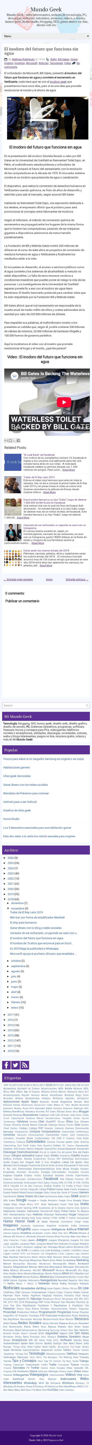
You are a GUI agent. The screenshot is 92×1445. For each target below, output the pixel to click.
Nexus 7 (20, 1283)
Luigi (77, 1253)
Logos (6, 1253)
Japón (31, 1240)
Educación (70, 1165)
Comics (69, 1128)
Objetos (57, 1288)
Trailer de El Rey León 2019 (39, 477)
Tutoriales (19, 1367)
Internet (83, 1229)
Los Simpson (33, 1253)
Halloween (33, 1211)
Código (23, 1128)
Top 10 (48, 1361)
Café (52, 1115)
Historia (37, 1214)
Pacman (8, 1295)
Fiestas (54, 1182)
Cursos (51, 1141)
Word (61, 1386)
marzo (15, 997)
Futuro (30, 1192)
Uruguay (7, 1371)
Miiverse (60, 1270)
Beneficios (18, 1111)
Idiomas (54, 1221)
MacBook (13, 1257)
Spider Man (27, 1343)
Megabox (7, 1267)
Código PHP (36, 1128)
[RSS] (25, 1069)
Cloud (6, 1128)
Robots (62, 1326)
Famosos (79, 1179)
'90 (10, 1085)
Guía (76, 1208)
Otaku (76, 1292)
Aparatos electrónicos (77, 1098)
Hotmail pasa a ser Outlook (20, 801)
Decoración (82, 1145)
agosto (15, 971)
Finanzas (38, 1186)
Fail (62, 1179)
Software (66, 1340)
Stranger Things (11, 1346)
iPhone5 (31, 1236)
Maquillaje (24, 1260)
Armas (78, 1101)
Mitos (6, 1273)
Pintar (47, 1302)
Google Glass (81, 1200)
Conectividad (68, 1131)
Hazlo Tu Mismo (79, 1211)
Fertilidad (18, 1182)
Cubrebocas (9, 1142)
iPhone (73, 1233)
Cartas (76, 1118)
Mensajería (55, 1266)
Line (42, 1250)
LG (29, 1250)
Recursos (81, 1319)
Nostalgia (73, 1283)
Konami (84, 1243)
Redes (13, 1323)
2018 (11, 899)
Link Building (52, 1250)
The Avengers (50, 1357)
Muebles (7, 1277)
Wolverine (53, 1386)
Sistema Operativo (69, 1336)
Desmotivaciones (28, 1152)
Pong (27, 1308)
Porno (35, 1308)
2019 (11, 894)
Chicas (60, 1121)
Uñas (69, 1367)
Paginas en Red (55, 1440)
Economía (34, 1165)
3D (78, 1085)
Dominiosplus (82, 1158)
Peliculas (36, 1298)
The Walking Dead (68, 1357)
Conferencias (82, 1131)
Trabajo (84, 1361)
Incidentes (63, 1225)
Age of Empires (32, 1091)
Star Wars (69, 1343)
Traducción (18, 1364)
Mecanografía (60, 1263)
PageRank (36, 1295)
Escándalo (73, 1172)
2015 (11, 1025)
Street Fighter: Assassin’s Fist (58, 1346)
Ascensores (27, 1105)
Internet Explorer (11, 1233)
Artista (16, 1105)
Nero (81, 1280)
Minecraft (71, 1270)
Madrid (42, 1257)
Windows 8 (9, 1386)
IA (38, 1221)
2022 (11, 878)
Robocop (52, 1326)
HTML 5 (63, 1217)
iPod (57, 1236)
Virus (86, 1374)
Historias (49, 1214)
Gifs (5, 1200)
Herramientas (17, 1214)
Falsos (69, 1179)
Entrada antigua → (77, 579)
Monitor (48, 1273)
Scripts (16, 1333)
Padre (17, 1295)
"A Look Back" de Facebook (39, 454)
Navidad (63, 1280)
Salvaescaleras (29, 1330)
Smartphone (19, 1340)
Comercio (59, 1128)
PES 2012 (84, 1299)
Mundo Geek (46, 9)
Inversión (37, 1233)
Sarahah (7, 1333)
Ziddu (62, 1390)
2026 (11, 857)
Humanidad (83, 1218)
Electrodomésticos (44, 1168)
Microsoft (31, 63)
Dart (19, 1145)
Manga (85, 1257)
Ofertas (65, 1288)
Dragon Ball (17, 1162)
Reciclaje (37, 1319)
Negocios (73, 1280)
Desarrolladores (67, 1148)
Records (70, 1319)
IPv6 (62, 1236)
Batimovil (68, 1108)
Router (77, 1326)
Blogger (84, 1111)
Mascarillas (19, 1263)
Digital (39, 1155)
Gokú (12, 1200)
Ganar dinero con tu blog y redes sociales (35, 928)
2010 (11, 1051)
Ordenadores (38, 1292)
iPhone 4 (83, 1233)
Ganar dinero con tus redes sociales (25, 784)
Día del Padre (81, 1152)
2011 (11, 1045)
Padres (25, 1295)
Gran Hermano (50, 1204)
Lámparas (27, 1247)
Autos (17, 1108)
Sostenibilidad (11, 1343)
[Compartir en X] (14, 440)
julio (13, 976)
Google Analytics (49, 1200)
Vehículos (43, 1371)
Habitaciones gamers (16, 767)
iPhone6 (50, 1236)
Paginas (47, 1295)
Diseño (75, 1155)
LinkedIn (65, 1250)
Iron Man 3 (82, 1236)
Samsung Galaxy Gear (61, 1330)
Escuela (85, 1172)
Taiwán (85, 1350)
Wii (47, 1383)
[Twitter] (15, 1069)
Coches (14, 1128)
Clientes (85, 1124)
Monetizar (38, 1273)
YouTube (52, 1389)
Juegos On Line (79, 1240)
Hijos (28, 1214)
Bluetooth (7, 1115)
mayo (14, 986)
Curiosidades (36, 1142)
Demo (30, 1148)
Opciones (26, 1292)
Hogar (74, 59)
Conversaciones (36, 1135)
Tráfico (44, 1364)
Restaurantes (15, 1326)
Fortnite (23, 1189)
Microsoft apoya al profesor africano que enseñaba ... (43, 953)
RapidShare (13, 1319)
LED (86, 1246)
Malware (57, 1257)
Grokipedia (8, 1208)
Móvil (65, 1273)
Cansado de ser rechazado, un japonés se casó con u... (44, 933)
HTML (54, 1218)
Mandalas (75, 1257)
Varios (33, 1371)
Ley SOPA (22, 1250)
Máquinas (36, 1260)
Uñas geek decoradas (17, 776)
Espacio (7, 1175)
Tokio (40, 1361)
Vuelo (6, 1379)
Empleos (84, 1168)
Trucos (74, 1364)
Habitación (9, 1211)
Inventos (20, 63)
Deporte (39, 1148)
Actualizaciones (49, 1088)
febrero (15, 1002)
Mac (5, 1257)
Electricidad (25, 1168)
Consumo (21, 1135)
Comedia (48, 1128)
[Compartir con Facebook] (18, 440)
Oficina (73, 1288)
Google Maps (10, 1204)
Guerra (69, 1208)
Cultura (20, 1141)
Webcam (52, 1379)
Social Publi (45, 1340)
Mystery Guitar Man (79, 1277)
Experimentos (82, 1175)
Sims (43, 1336)
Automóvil (8, 1108)
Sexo (25, 1336)
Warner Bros (36, 1379)
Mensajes (68, 1266)
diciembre (17, 903)
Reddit (6, 1323)
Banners (40, 1108)
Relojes (46, 1323)
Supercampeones (31, 1350)
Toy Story (66, 1361)
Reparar (63, 1323)
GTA (35, 1207)
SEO (77, 1333)
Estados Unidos (32, 1175)
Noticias (44, 63)
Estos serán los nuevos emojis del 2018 (46, 550)
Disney (28, 1158)
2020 (11, 889)
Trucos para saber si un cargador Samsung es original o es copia (43, 759)
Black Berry (72, 1111)
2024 (11, 868)
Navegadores (48, 1280)
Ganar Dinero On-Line (30, 1196)
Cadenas (44, 1114)
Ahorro (45, 1091)
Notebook (84, 1283)
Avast (25, 1108)
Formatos (8, 1189)
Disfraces (17, 1158)
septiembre (18, 966)
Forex (86, 1186)
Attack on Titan (62, 1105)
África (6, 1091)
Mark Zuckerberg (66, 1260)
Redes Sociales (30, 1323)
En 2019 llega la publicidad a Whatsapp (34, 948)
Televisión (22, 1357)
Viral (79, 1374)
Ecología (23, 1165)
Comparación (21, 1131)
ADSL (86, 1088)
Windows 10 (82, 1383)
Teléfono (72, 1353)
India (74, 1225)
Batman (78, 1108)
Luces (61, 1253)
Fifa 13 (63, 1182)
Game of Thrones (70, 1192)
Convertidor (52, 1134)
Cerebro (33, 1121)
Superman (47, 1349)
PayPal (21, 1298)
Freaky (73, 1189)
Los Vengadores (49, 1253)
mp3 (86, 1273)
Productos (23, 1312)
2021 (11, 883)
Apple (25, 1101)
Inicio (49, 579)
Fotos (51, 1189)
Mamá (66, 1257)
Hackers (21, 1211)
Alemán (62, 1091)
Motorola (57, 1273)
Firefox (48, 1185)
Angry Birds (82, 1095)
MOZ (72, 1273)
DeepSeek (8, 1148)
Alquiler (26, 1095)
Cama (79, 1115)
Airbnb (53, 1091)
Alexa (81, 1091)
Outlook (85, 1292)
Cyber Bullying (81, 1142)
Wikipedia (55, 1383)
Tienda (7, 1361)
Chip (76, 1121)
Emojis (75, 1168)
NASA (6, 1280)
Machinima (25, 1257)
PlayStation (29, 1305)
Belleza (7, 1111)
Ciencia (52, 1124)
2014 (11, 1030)
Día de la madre (48, 1152)
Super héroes (82, 1346)
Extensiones (20, 1179)
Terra (32, 1357)
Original (68, 1292)
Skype (85, 1336)
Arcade (54, 1101)
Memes (33, 1266)
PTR (42, 1315)
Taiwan (76, 1350)
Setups (18, 1336)
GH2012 (84, 1196)
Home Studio (11, 819)
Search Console (29, 1333)
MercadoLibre (82, 1267)
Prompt (75, 1312)
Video (67, 63)
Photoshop (31, 1302)
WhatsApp (30, 1383)
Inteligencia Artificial (64, 1229)
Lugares (69, 1253)
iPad (54, 1233)
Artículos (7, 1105)
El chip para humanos (23, 922)
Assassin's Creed (43, 1105)
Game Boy (55, 1192)
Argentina (66, 1101)
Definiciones (20, 1148)
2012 (11, 1040)
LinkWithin (76, 1250)
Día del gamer (64, 1152)
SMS (31, 1340)
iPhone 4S (9, 1236)
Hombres (7, 1218)
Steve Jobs (82, 1343)
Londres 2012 (18, 1253)
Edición (44, 1165)
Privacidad (9, 1312)
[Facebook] (6, 1069)
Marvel (7, 1263)
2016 (11, 1019)
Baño (53, 59)
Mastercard (45, 1263)
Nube (49, 1288)
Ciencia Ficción (65, 1124)
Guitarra (84, 1208)
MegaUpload (20, 1266)
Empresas (9, 1171)
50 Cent (85, 1085)
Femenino (8, 1182)
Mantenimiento (10, 1260)
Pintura (55, 1302)
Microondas (25, 1270)
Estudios (48, 1175)
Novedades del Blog (33, 1288)
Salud (18, 1330)
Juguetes (14, 1243)
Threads (84, 1357)
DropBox (56, 1162)
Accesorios (9, 1088)
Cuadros (70, 1138)
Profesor (34, 1312)
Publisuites (64, 1315)
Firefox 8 (70, 1186)
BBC (86, 1108)
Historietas (61, 1214)
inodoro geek (58, 81)
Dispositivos (39, 1158)
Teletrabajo (9, 1357)
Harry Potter (61, 1211)
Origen (59, 1292)
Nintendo (44, 1283)
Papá (78, 1295)
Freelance (83, 1189)
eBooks (7, 1165)
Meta (6, 1270)
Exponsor (7, 1179)
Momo (20, 1273)
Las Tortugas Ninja (54, 1246)
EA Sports (76, 1162)
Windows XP (41, 1386)
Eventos (70, 1175)
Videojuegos (39, 1375)
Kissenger (74, 1243)
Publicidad (52, 1315)
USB (14, 1371)
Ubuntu (44, 1368)
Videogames (21, 1374)
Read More (68, 469)
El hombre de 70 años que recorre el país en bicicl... (41, 943)
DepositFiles (51, 1148)
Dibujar (7, 1155)
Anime (19, 1098)
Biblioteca (30, 1111)
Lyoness (85, 1253)
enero (14, 1007)
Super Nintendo (12, 1349)
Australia (84, 1105)
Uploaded (78, 1368)
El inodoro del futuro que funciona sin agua (41, 51)
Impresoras (38, 1225)
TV (27, 1367)
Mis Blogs (83, 1270)
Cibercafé (42, 1124)
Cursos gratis (64, 1141)
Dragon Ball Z (34, 1162)
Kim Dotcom (61, 1243)
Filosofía (14, 1186)
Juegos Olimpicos (58, 1240)
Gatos (67, 1196)
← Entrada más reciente (18, 579)
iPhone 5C (20, 1236)
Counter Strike (24, 1138)
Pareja (85, 1295)
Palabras (58, 1295)
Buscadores (30, 1114)
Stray (23, 1346)
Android (69, 1095)
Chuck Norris (29, 1124)
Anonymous (32, 1098)
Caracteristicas (53, 1118)
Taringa (19, 1353)
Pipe (63, 1302)
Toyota (75, 1361)
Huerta (72, 1218)
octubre (16, 960)
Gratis (84, 1204)
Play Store (15, 1305)
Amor (44, 1095)
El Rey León (9, 1168)
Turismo (84, 1364)
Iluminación (67, 1221)
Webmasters (68, 1378)
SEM (71, 1333)
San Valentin (81, 1330)
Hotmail (46, 1218)
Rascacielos (26, 1319)
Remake (54, 1323)
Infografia (24, 1229)
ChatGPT (51, 1121)
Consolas (9, 1134)
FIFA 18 (80, 1182)
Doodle (6, 1162)
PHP (41, 1302)
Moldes (13, 1273)
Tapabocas (8, 1353)
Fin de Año (26, 1186)
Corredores (8, 1138)
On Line (83, 1288)
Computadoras (51, 1131)
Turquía (7, 1368)
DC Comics (68, 1145)
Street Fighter (34, 1346)
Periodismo (48, 1299)
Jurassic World (44, 1243)
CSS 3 (61, 1138)
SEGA (41, 1333)
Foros (16, 1189)
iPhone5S (40, 1236)
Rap (5, 1319)
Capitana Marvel (34, 1118)
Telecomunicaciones (56, 1353)
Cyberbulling (9, 1145)
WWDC (80, 1386)
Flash (79, 1186)
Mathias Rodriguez (23, 59)
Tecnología (56, 63)
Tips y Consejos (24, 1361)
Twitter (35, 1367)
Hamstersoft (46, 1211)
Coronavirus (83, 1135)
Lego (5, 1250)
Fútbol (22, 1192)
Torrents (57, 1361)
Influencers (9, 1229)
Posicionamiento (59, 1308)
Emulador (21, 1172)
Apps (34, 1101)
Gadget (38, 1192)
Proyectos (23, 1315)
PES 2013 (8, 1302)
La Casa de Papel (12, 1247)
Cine (77, 1124)
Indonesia (84, 1225)
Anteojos (46, 1098)
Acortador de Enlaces (28, 1088)
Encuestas (33, 1172)
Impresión (26, 1225)
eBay (86, 1162)
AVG (31, 1108)
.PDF (5, 1085)
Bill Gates (63, 59)
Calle (72, 1115)
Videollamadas (56, 1375)
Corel (72, 1135)
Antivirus (58, 1098)
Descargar (9, 1152)
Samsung (43, 1330)
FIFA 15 (71, 1182)
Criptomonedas (42, 1138)
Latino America (74, 1246)
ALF (87, 1091)
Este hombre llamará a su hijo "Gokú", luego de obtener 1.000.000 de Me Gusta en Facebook (55, 501)
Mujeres (17, 1276)
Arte (86, 1101)
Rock (70, 1326)
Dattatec (57, 1145)
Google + (33, 1200)
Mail (49, 1257)
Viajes (70, 1371)
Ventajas (53, 1371)
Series (85, 1333)
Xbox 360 (19, 1389)
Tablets (67, 1349)
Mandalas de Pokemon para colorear (26, 793)
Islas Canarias (11, 1240)
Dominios (67, 1158)
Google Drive (65, 1200)
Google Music (26, 1204)
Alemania (72, 1091)
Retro (36, 1326)
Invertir (47, 1233)
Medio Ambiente (78, 1263)
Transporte (63, 1364)
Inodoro (8, 63)
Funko (6, 1192)
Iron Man (70, 1236)
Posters (73, 1308)
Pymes (75, 1315)
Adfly (60, 1088)
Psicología (34, 1315)
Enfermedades (59, 1172)
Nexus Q (32, 1283)
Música (44, 1276)
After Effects (16, 1091)
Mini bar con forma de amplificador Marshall (37, 917)
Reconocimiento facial (54, 1319)
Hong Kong (35, 1218)
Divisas (51, 1158)
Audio (74, 1104)
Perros (58, 1299)
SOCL (56, 1340)
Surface (58, 1350)
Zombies (69, 1390)
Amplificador (56, 1095)
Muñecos (34, 1277)
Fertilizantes (30, 1182)
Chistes (84, 1121)
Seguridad (51, 1333)
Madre (35, 1257)
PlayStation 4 (62, 1305)
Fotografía (33, 1189)
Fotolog (42, 1189)
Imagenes (10, 1225)
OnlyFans (8, 1292)
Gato (60, 1196)
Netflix (11, 1283)
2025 (11, 863)
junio (14, 981)
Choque (7, 1124)
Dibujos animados (23, 1155)
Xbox (11, 1389)
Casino (85, 1118)
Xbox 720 (30, 1390)
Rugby (86, 1326)
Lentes (12, 1250)
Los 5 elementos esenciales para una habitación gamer (37, 827)
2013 (11, 1035)
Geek (75, 1196)
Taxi (26, 1353)
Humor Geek (25, 1221)
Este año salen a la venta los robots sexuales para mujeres (39, 836)
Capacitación (17, 1118)
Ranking (84, 1315)
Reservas (73, 1323)
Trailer (52, 1364)
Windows (68, 1383)
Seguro (63, 1333)
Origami (51, 1292)
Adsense (77, 1088)
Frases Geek (62, 1189)
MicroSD (37, 1270)
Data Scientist (44, 1145)
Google (21, 1200)
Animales (8, 1098)
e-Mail (65, 1162)
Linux (86, 1250)
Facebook (51, 1179)
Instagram (45, 1229)
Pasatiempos (9, 1299)
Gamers (84, 1192)
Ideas (45, 1221)
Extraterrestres (34, 1179)
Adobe (68, 1088)
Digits (47, 1155)
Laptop (38, 1246)
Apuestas (44, 1101)
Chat (41, 1121)
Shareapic (35, 1336)
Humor (8, 1221)
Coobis (64, 1135)
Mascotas (32, 1263)
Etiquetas (59, 1175)
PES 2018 (19, 1302)
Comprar (35, 1131)
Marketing (82, 1260)
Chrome (16, 1124)
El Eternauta (83, 1165)
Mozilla (79, 1273)
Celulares (22, 1121)
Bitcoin (61, 1111)
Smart (6, 1340)
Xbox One (41, 1389)
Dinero (55, 1155)
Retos (27, 1326)
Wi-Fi (41, 1383)
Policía (20, 1308)
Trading (7, 1364)
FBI (87, 1179)
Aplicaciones (11, 1101)
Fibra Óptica (43, 1182)
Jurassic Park (27, 1243)
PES (76, 1299)
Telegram (83, 1353)
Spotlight (57, 1343)
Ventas (62, 1371)
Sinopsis (51, 1336)
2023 (11, 873)
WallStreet (18, 1378)
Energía (45, 1171)
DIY (59, 1158)
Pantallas (69, 1295)
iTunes (23, 1240)
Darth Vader (29, 1145)
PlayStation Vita (80, 1305)
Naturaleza (34, 1280)
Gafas (46, 1192)
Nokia (63, 1283)
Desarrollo (83, 1148)
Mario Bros (49, 1260)
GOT (36, 1204)
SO (36, 1340)
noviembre (17, 908)
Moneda (28, 1273)
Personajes (67, 1299)
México (14, 1270)
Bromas (17, 1114)
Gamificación (9, 1196)
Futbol (14, 1192)
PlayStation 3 (45, 1305)
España (18, 1175)
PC (28, 1298)
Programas (64, 1312)
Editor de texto (56, 1165)
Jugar (6, 1243)
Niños (55, 1283)
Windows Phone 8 (25, 1386)
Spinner (39, 1343)
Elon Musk (62, 1168)
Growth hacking (23, 1208)
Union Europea (57, 1368)
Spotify (48, 1343)
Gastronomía (50, 1196)
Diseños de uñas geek (17, 810)
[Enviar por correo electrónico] (6, 440)
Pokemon (9, 1308)
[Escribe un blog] (10, 440)
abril (13, 992)
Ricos (43, 1326)
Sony (86, 1340)
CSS (53, 1138)
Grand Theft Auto (69, 1204)
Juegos (41, 1240)
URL (87, 1368)
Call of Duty (62, 1114)
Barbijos (57, 1108)
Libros (35, 1250)
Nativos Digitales (18, 1280)
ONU (17, 1292)
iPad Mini (63, 1233)
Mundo (26, 1277)
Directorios (65, 1155)
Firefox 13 (59, 1185)
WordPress (70, 1386)
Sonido (77, 1340)
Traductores (32, 1364)
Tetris (39, 1357)
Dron (47, 1162)
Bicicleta (40, 1111)
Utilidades (23, 1371)
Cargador (67, 1118)
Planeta (70, 1302)
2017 (11, 1014)
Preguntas (84, 1308)
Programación (47, 1312)
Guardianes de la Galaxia (52, 1208)
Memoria (43, 1266)
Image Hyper (82, 1221)
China (69, 1121)
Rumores (8, 1330)
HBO (5, 1214)
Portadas (44, 1308)
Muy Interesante (59, 1276)
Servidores (8, 1336)
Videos (70, 1375)
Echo (14, 1165)
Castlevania (9, 1121)
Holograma (83, 1214)
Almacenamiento (11, 1095)
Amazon (35, 1095)
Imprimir (51, 1225)
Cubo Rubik (82, 1138)
